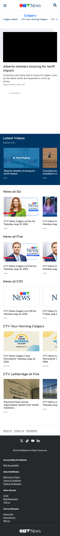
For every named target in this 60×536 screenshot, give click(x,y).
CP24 (5, 496)
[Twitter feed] (21, 440)
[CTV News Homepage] (30, 5)
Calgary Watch (10, 19)
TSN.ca (6, 502)
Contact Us (19, 430)
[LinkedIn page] (38, 440)
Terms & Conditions (12, 480)
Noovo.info (8, 514)
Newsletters (31, 430)
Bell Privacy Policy (11, 477)
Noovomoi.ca (9, 517)
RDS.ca (6, 521)
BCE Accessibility (11, 465)
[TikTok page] (27, 440)
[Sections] (5, 5)
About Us (7, 430)
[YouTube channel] (32, 440)
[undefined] (21, 163)
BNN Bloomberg (10, 499)
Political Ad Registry (12, 484)
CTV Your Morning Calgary (34, 19)
